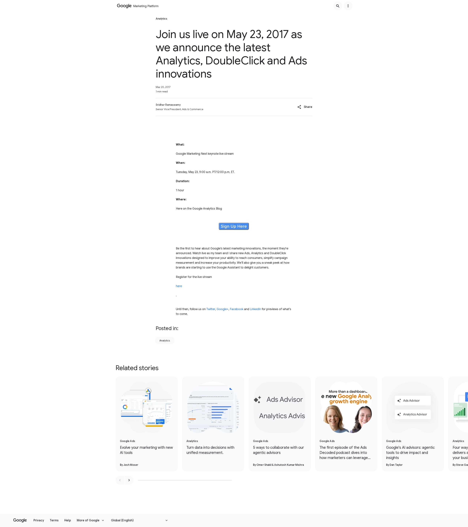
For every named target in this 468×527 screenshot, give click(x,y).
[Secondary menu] (348, 5)
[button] (305, 107)
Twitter (210, 309)
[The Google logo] (20, 520)
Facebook (236, 309)
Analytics (164, 340)
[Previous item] (120, 480)
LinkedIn (255, 309)
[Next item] (129, 480)
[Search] (337, 5)
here (179, 286)
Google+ (222, 309)
